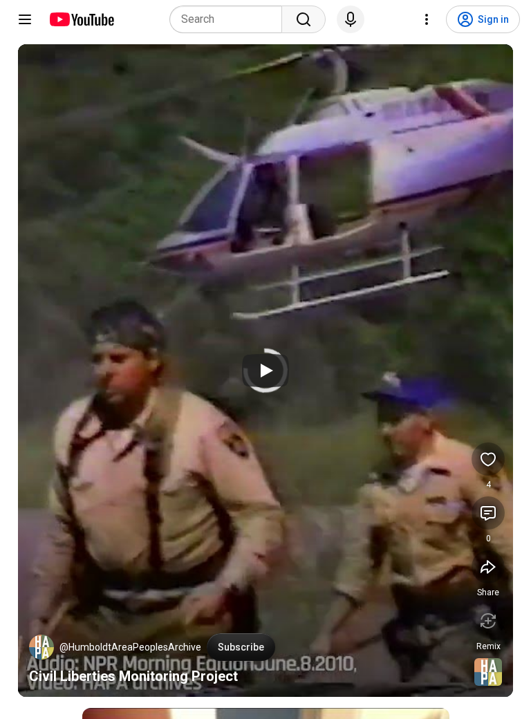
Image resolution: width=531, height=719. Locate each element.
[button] (41, 647)
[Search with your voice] (350, 19)
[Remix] (488, 620)
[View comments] (488, 513)
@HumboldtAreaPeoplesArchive (130, 647)
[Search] (303, 19)
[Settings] (426, 19)
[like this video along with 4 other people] (488, 459)
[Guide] (25, 19)
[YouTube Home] (81, 19)
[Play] (265, 370)
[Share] (488, 566)
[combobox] (230, 19)
